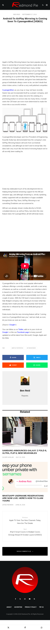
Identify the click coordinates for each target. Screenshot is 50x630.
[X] (20, 598)
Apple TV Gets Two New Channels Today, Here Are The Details (25, 520)
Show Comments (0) (24, 551)
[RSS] (34, 598)
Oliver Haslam (8, 457)
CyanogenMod (7, 90)
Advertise (18, 607)
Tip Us (41, 607)
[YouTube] (29, 598)
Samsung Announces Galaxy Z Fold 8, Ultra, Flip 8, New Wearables (24, 451)
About (9, 607)
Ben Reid (16, 14)
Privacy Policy (31, 607)
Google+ (5, 332)
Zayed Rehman (7, 505)
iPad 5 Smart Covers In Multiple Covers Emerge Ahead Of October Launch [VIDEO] (25, 532)
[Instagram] (25, 598)
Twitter (20, 329)
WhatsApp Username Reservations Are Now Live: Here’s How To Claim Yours (23, 498)
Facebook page (23, 332)
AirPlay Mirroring (17, 348)
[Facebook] (15, 598)
